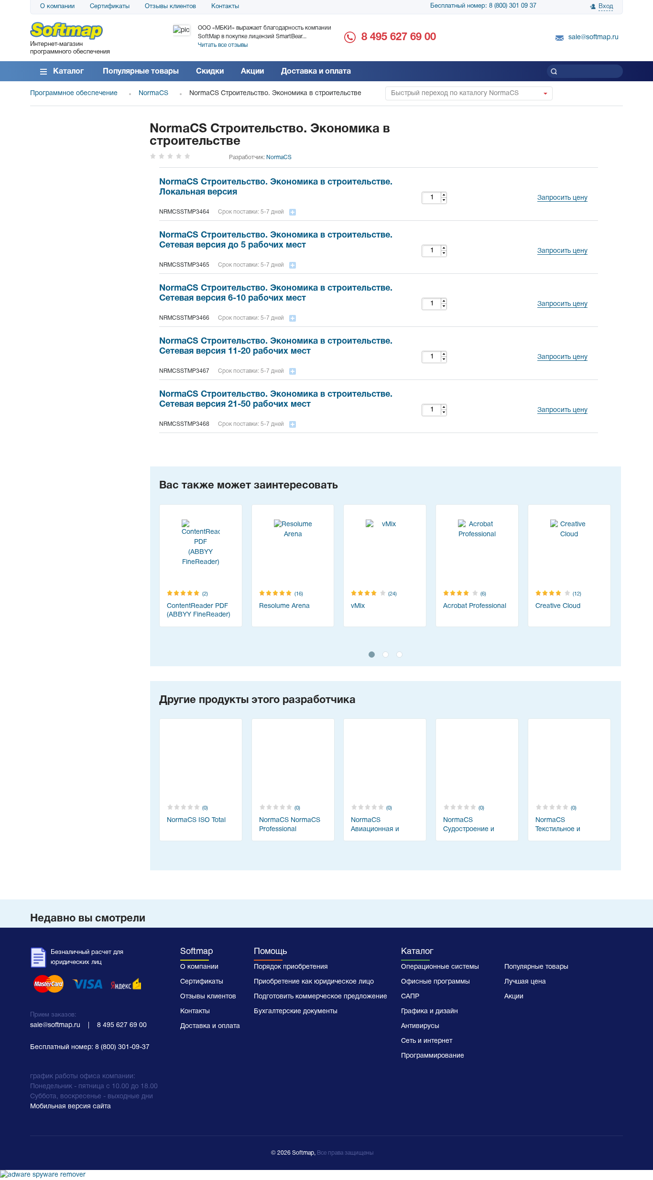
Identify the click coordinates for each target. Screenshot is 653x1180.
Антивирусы (420, 1026)
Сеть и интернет (426, 1041)
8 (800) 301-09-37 (122, 1047)
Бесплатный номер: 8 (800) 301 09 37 (483, 6)
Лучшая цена (525, 982)
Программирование (432, 1056)
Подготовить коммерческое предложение (320, 997)
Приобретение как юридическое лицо (314, 982)
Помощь (270, 952)
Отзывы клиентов (170, 7)
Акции (252, 71)
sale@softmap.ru (593, 37)
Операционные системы (440, 967)
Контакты (225, 7)
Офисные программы (435, 982)
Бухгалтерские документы (295, 1011)
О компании (57, 7)
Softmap (196, 952)
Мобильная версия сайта (70, 1107)
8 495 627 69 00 (398, 37)
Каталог (68, 71)
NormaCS (279, 157)
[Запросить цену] (560, 186)
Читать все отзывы (223, 45)
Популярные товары (141, 71)
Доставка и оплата (316, 71)
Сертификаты (110, 7)
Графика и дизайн (429, 1011)
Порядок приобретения (291, 967)
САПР (410, 997)
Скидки (210, 71)
